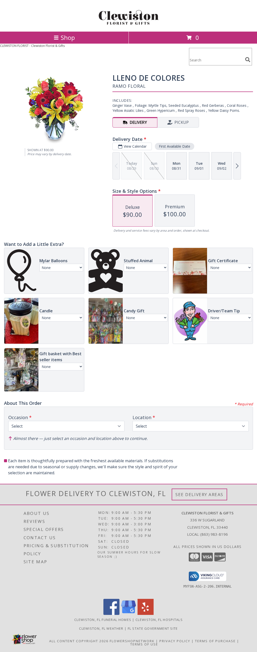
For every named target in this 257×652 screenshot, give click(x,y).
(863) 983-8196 (214, 534)
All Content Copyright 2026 (78, 641)
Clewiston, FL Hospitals (159, 619)
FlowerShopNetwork (132, 641)
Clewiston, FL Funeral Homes (102, 619)
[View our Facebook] (111, 613)
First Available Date (174, 146)
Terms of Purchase (215, 641)
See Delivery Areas (199, 494)
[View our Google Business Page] (128, 613)
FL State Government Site (153, 628)
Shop (68, 37)
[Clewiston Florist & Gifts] (128, 24)
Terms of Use (144, 644)
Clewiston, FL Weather (101, 628)
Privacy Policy (174, 641)
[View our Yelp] (146, 613)
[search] (248, 59)
